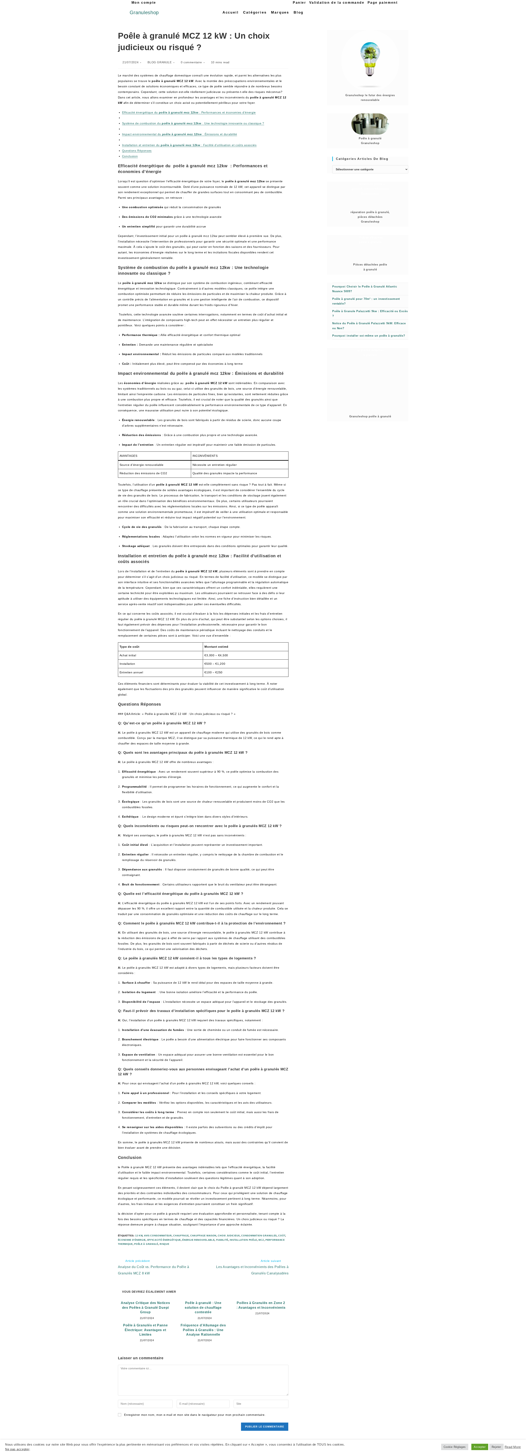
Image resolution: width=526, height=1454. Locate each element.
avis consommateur (158, 1235)
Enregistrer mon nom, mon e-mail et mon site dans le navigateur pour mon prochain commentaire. (194, 1414)
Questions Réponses (137, 150)
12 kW (139, 1235)
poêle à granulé (146, 1244)
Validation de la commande (337, 2)
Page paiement (383, 2)
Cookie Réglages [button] (455, 1446)
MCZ (261, 1240)
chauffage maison (203, 1235)
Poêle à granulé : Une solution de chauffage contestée (203, 1307)
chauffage (181, 1235)
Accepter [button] (480, 1446)
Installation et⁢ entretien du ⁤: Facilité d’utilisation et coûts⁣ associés (189, 145)
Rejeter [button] (496, 1446)
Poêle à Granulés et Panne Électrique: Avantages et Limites (145, 1330)
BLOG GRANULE (160, 62)
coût (281, 1235)
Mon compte (144, 2)
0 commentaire (191, 62)
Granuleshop (144, 12)
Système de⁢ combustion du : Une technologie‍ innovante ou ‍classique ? (193, 123)
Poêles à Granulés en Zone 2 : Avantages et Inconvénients (261, 1305)
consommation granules (259, 1235)
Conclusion (130, 156)
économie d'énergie (132, 1240)
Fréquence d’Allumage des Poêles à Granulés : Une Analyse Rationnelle (203, 1330)
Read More (513, 1447)
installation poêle (243, 1240)
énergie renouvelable (198, 1240)
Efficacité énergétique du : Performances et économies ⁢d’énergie (189, 112)
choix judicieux (229, 1235)
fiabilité (222, 1240)
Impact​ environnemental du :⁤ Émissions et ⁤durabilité (179, 134)
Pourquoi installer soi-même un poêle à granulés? (368, 335)
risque (164, 1244)
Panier (299, 2)
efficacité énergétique (164, 1240)
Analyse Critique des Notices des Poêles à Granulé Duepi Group (145, 1307)
